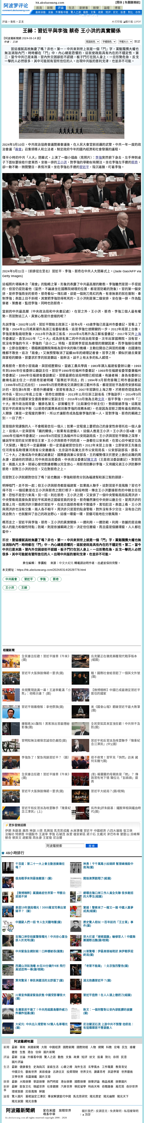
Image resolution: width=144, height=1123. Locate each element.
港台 (30, 1052)
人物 (93, 1047)
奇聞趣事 (107, 1086)
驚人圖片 (17, 1096)
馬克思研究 (80, 1096)
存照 (137, 12)
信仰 (38, 1052)
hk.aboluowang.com (50, 2)
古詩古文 (58, 1071)
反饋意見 (101, 1110)
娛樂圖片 (121, 1081)
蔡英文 (17, 837)
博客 (117, 7)
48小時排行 (15, 853)
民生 (125, 1047)
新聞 (50, 7)
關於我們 (87, 1110)
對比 (130, 12)
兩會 (18, 149)
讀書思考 (100, 1071)
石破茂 (60, 834)
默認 (137, 41)
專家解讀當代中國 (59, 1096)
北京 (101, 399)
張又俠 (128, 830)
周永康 (37, 837)
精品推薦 (107, 1081)
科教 (109, 1047)
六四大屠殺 (114, 830)
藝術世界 (31, 1071)
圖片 (92, 15)
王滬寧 (43, 834)
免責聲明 (116, 1110)
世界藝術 (127, 1071)
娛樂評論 (94, 1081)
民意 (81, 15)
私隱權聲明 (131, 1110)
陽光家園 (17, 1101)
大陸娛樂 (25, 1081)
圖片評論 (17, 1061)
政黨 (100, 12)
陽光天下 (123, 1096)
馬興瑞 (48, 830)
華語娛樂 (39, 1081)
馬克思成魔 (61, 830)
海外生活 (80, 1066)
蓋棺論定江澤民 (35, 1096)
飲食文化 (25, 1086)
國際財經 (82, 1047)
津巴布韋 (113, 834)
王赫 (15, 41)
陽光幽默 (109, 1096)
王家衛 (47, 837)
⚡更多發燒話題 (15, 825)
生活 (71, 7)
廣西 (25, 830)
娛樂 (96, 7)
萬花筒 (120, 1086)
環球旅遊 (17, 1091)
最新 (40, 12)
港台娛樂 (66, 1081)
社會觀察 (53, 1086)
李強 (98, 157)
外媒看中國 (61, 12)
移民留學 (80, 1086)
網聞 (101, 1047)
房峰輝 (135, 834)
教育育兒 (121, 1066)
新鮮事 (83, 7)
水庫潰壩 (76, 830)
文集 (93, 12)
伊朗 (8, 830)
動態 (85, 12)
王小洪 (62, 162)
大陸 (44, 1047)
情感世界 (39, 1086)
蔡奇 (134, 162)
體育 (15, 1052)
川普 (40, 830)
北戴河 (101, 834)
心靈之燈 (66, 1066)
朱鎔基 (17, 830)
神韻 (33, 830)
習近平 (84, 167)
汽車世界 (66, 1086)
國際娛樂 (80, 1081)
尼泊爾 (57, 837)
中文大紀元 (66, 563)
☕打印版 (117, 21)
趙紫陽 (27, 837)
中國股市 (31, 834)
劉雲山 (125, 834)
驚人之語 (76, 12)
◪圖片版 (128, 21)
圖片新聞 (49, 1052)
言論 (50, 12)
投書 (123, 12)
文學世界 (17, 1076)
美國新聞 (33, 1047)
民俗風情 (31, 1091)
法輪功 (9, 834)
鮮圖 (42, 1091)
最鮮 (15, 1086)
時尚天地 (94, 1086)
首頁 (39, 7)
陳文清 (92, 459)
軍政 (22, 1047)
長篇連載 (31, 1076)
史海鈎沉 (39, 1066)
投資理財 (72, 1071)
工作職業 (107, 1066)
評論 (61, 7)
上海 (138, 334)
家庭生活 (53, 1066)
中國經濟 (100, 830)
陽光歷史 (95, 1096)
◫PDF (137, 21)
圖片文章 (45, 1076)
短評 (108, 12)
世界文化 (86, 1071)
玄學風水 (94, 1066)
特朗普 (20, 834)
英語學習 (113, 1071)
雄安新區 (79, 834)
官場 (117, 1047)
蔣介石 (91, 834)
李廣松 (42, 563)
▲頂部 (86, 1114)
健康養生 (25, 1066)
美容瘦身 (45, 1071)
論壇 (107, 7)
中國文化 (17, 1071)
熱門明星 (53, 1081)
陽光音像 (31, 1101)
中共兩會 (11, 579)
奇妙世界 (132, 1086)
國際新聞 (68, 1047)
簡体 (119, 2)
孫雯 (69, 834)
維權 (133, 1047)
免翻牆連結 (132, 2)
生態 (22, 1052)
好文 (115, 12)
